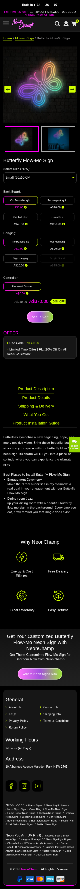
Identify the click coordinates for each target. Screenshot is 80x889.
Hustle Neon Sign (51, 850)
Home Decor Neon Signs (21, 813)
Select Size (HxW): (16, 169)
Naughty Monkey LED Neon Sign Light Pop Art (46, 839)
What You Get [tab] (36, 414)
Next (72, 89)
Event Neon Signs (17, 820)
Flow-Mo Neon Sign (56, 809)
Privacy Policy (18, 720)
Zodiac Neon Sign (46, 824)
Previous (7, 89)
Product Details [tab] (36, 397)
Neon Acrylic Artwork (57, 805)
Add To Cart (40, 317)
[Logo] (23, 23)
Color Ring (35, 809)
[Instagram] (24, 786)
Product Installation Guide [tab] (36, 423)
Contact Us (50, 707)
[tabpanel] (40, 479)
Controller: (10, 277)
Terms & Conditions (56, 720)
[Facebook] (11, 786)
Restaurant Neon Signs (44, 820)
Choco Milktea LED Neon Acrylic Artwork (30, 843)
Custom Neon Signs (50, 813)
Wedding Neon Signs (33, 816)
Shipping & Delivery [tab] (36, 406)
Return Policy (18, 727)
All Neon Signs (34, 805)
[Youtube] (37, 786)
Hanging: (9, 233)
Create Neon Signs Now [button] (40, 674)
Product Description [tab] (36, 388)
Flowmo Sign (24, 38)
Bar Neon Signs (57, 816)
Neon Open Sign (16, 809)
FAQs (12, 714)
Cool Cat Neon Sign (47, 854)
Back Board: (12, 191)
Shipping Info (52, 714)
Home (7, 38)
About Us (15, 707)
